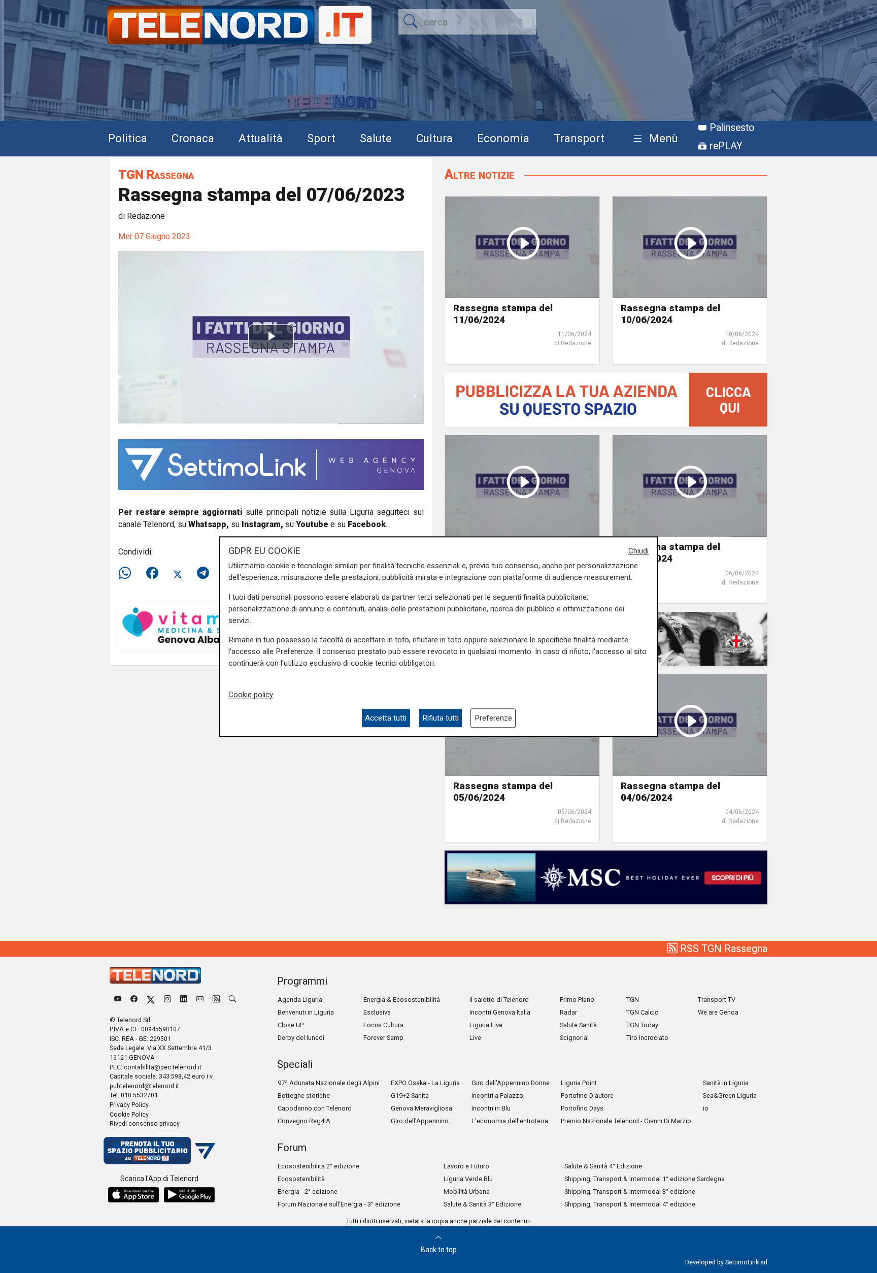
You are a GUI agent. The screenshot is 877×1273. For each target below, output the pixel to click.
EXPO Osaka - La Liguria (425, 1083)
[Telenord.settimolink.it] (606, 399)
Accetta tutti (386, 718)
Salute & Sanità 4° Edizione (603, 1166)
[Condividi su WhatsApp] (128, 573)
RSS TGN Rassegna (722, 948)
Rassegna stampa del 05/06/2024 (503, 791)
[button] (653, 138)
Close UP (290, 1025)
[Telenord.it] (159, 1150)
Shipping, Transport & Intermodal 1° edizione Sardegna (644, 1179)
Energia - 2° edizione (308, 1191)
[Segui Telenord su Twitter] (150, 999)
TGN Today (642, 1025)
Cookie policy (250, 694)
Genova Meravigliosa (421, 1108)
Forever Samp (383, 1037)
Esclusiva (377, 1012)
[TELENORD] (155, 975)
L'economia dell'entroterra (509, 1121)
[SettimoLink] (271, 464)
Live (475, 1037)
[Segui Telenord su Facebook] (134, 999)
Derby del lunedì (301, 1037)
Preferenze (493, 718)
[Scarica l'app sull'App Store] (133, 1195)
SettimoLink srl (746, 1262)
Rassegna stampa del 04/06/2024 (670, 791)
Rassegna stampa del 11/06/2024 (503, 313)
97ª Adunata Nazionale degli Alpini (329, 1083)
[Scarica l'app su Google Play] (189, 1195)
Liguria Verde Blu (468, 1179)
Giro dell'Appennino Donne (510, 1083)
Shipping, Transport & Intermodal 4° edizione (629, 1204)
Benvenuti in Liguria (306, 1012)
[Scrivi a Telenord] (200, 999)
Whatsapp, (208, 524)
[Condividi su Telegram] (203, 573)
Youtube (312, 524)
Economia (503, 138)
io (706, 1108)
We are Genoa (718, 1012)
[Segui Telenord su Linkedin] (184, 999)
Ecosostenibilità (301, 1179)
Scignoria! (574, 1037)
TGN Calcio (642, 1012)
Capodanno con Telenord (315, 1108)
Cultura (434, 138)
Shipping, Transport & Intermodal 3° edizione (629, 1191)
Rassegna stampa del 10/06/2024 (670, 313)
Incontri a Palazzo (497, 1095)
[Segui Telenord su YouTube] (118, 999)
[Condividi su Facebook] (152, 573)
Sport (321, 138)
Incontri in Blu (491, 1108)
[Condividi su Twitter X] (177, 573)
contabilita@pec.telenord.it (162, 1067)
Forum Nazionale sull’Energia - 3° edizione (339, 1204)
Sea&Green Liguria (730, 1095)
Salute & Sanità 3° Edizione (482, 1204)
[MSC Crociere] (606, 877)
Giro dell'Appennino (420, 1121)
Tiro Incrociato (647, 1037)
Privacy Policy (129, 1104)
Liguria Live (485, 1025)
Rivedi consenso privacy (145, 1123)
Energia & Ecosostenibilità (401, 999)
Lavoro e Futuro (466, 1166)
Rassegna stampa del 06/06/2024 (670, 552)
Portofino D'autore (587, 1095)
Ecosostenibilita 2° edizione (318, 1166)
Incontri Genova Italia (499, 1012)
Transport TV (716, 999)
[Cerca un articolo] (232, 999)
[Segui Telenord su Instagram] (167, 999)
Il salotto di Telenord (499, 999)
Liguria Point (579, 1083)
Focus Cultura (383, 1025)
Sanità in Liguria (726, 1083)
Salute (376, 138)
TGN (632, 999)
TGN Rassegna (156, 174)
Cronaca (193, 138)
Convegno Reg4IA (304, 1121)
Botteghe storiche (304, 1095)
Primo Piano (577, 999)
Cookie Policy (129, 1114)
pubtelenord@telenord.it (144, 1086)
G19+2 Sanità (410, 1095)
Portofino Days (582, 1108)
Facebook (367, 524)
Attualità (261, 138)
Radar (568, 1012)
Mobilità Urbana (467, 1191)
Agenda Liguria (300, 999)
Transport (579, 138)
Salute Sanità (578, 1025)
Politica (127, 138)
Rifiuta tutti (440, 718)
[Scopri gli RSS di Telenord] (216, 999)
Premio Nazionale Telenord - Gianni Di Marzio (626, 1121)
